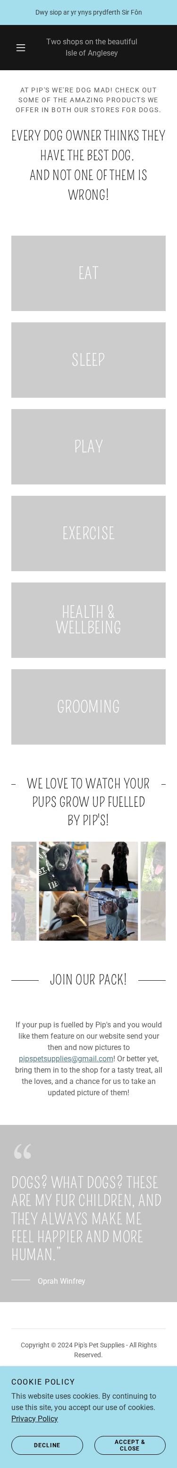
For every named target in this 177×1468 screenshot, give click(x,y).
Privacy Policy (34, 1418)
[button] (20, 47)
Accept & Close (130, 1445)
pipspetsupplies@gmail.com (66, 1058)
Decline (47, 1445)
